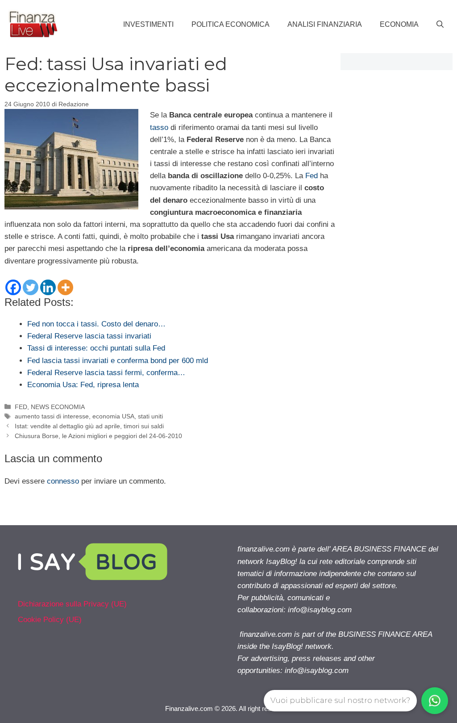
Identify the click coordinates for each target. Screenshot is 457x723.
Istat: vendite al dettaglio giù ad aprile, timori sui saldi (89, 426)
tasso (159, 127)
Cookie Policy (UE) (50, 619)
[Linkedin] (48, 287)
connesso (63, 481)
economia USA (113, 416)
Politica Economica (230, 24)
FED (21, 406)
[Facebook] (13, 287)
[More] (65, 287)
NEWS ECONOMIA (58, 406)
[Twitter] (30, 287)
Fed (311, 175)
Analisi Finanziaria (324, 24)
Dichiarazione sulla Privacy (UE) (72, 604)
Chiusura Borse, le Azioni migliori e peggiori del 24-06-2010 (98, 435)
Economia (399, 24)
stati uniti (150, 416)
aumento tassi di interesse (52, 416)
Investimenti (148, 24)
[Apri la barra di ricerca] (440, 24)
